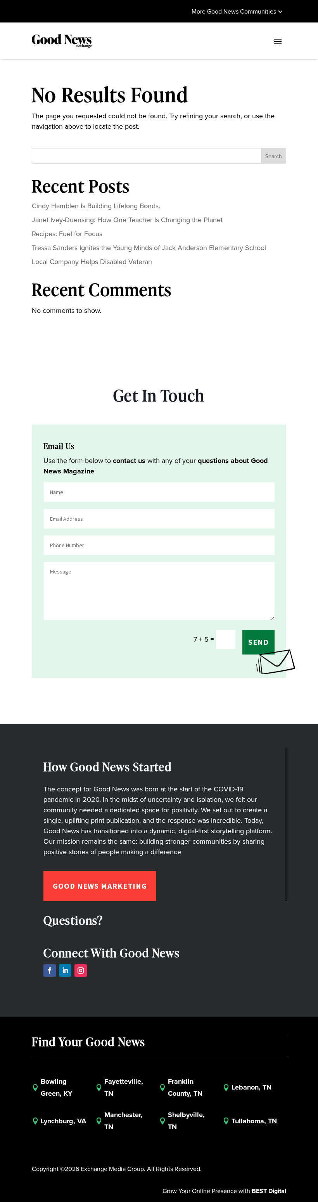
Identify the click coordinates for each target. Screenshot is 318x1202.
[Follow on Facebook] (49, 970)
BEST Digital (269, 1190)
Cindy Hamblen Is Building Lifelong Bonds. (96, 206)
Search (273, 156)
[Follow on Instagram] (80, 970)
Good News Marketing (100, 886)
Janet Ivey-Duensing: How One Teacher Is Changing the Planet (127, 220)
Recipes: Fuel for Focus (67, 234)
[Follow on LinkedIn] (65, 970)
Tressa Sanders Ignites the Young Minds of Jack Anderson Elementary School (149, 248)
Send (258, 642)
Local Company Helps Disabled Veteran (92, 262)
